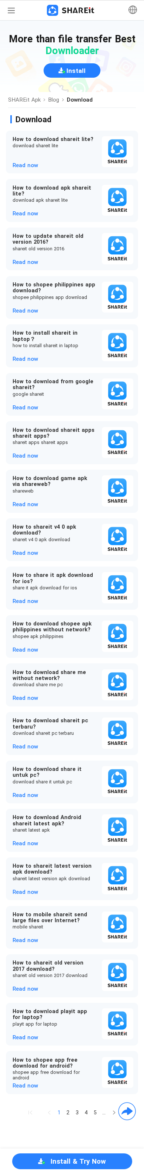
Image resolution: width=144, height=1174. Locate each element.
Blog (53, 99)
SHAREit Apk (24, 99)
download (80, 99)
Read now (25, 165)
